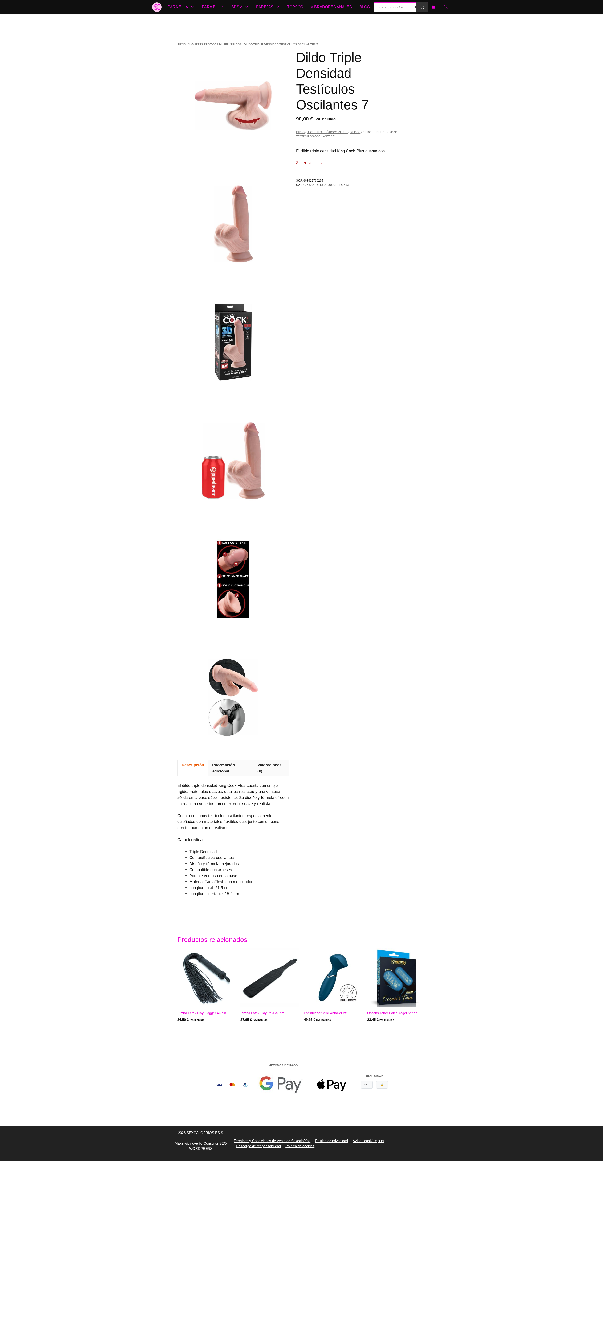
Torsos (295, 7)
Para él (210, 7)
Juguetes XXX (338, 184)
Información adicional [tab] (223, 768)
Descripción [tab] (193, 765)
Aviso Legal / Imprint (368, 1141)
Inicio (181, 44)
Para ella (178, 7)
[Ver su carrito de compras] (433, 7)
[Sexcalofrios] (157, 7)
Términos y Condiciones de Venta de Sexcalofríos (272, 1141)
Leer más (312, 1029)
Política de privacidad (331, 1141)
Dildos (236, 44)
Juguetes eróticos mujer (208, 44)
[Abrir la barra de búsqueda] (446, 7)
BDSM (236, 7)
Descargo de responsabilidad (258, 1146)
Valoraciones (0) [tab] (269, 768)
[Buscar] (422, 7)
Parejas (264, 7)
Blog (364, 7)
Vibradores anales (331, 7)
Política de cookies (299, 1146)
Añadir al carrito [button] (193, 1029)
